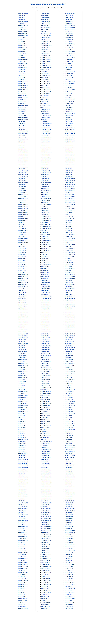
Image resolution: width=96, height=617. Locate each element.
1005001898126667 (23, 157)
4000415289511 (45, 373)
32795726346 (68, 471)
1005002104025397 (23, 562)
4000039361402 (22, 49)
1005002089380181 (46, 602)
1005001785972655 (46, 292)
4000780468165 (69, 87)
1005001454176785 (23, 161)
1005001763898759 (23, 459)
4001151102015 (45, 351)
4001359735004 (22, 123)
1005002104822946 (46, 298)
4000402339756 (69, 49)
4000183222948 (69, 608)
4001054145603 (45, 389)
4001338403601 (45, 340)
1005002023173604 (46, 393)
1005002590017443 (46, 361)
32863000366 (45, 188)
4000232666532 (45, 606)
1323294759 (44, 445)
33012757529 (44, 467)
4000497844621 (69, 505)
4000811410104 (22, 234)
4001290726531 (22, 99)
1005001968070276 (46, 89)
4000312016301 (45, 230)
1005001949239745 (46, 157)
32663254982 (68, 19)
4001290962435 (22, 427)
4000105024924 (69, 264)
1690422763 (44, 121)
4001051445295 (22, 173)
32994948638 (21, 379)
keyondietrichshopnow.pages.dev (48, 4)
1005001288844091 (23, 477)
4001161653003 (22, 93)
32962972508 (68, 228)
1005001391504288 (23, 479)
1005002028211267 (70, 178)
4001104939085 (69, 17)
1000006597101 (22, 298)
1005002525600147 (70, 127)
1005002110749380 (70, 159)
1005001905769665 (46, 246)
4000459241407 (22, 37)
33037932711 (44, 107)
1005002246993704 (23, 507)
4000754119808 (69, 399)
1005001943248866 (23, 139)
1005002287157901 (70, 564)
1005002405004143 (46, 497)
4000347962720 (69, 395)
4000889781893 (45, 568)
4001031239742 (22, 314)
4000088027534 (69, 59)
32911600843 (44, 97)
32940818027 (21, 481)
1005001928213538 (46, 133)
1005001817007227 (69, 101)
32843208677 (68, 512)
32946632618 (21, 423)
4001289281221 (22, 510)
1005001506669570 (70, 268)
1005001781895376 (70, 129)
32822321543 (21, 457)
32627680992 (44, 574)
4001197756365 (22, 163)
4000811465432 (45, 505)
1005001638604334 (70, 135)
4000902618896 (45, 485)
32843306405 (68, 286)
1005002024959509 (46, 491)
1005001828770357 (70, 336)
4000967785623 (45, 37)
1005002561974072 (46, 405)
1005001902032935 (23, 310)
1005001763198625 (70, 487)
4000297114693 (45, 538)
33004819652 (44, 334)
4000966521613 (45, 465)
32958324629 (21, 570)
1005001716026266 (70, 457)
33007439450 (68, 260)
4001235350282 (45, 427)
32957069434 (68, 586)
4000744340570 (45, 385)
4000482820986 (22, 43)
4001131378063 (45, 167)
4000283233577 (69, 157)
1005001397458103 (23, 395)
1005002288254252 (23, 463)
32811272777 (21, 226)
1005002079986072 (23, 83)
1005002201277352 (46, 499)
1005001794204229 (70, 71)
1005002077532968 (70, 298)
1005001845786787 (23, 284)
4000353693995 (69, 542)
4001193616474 (22, 228)
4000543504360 (22, 292)
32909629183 (68, 308)
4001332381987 (45, 522)
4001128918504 (22, 332)
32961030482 (21, 347)
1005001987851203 (46, 83)
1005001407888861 (70, 274)
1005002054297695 (46, 483)
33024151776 (44, 222)
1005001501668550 (23, 439)
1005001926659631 (70, 495)
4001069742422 (22, 61)
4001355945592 (45, 451)
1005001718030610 (22, 216)
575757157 (20, 602)
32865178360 (21, 39)
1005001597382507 (70, 238)
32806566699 (68, 439)
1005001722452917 (23, 35)
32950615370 (44, 15)
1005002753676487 (23, 119)
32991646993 (21, 592)
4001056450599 (45, 310)
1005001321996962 (46, 493)
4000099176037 (22, 419)
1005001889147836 (70, 318)
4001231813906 (22, 91)
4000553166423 (69, 459)
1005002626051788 (70, 389)
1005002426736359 (46, 369)
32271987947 (68, 222)
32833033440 (68, 169)
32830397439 (21, 272)
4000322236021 (45, 560)
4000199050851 (22, 69)
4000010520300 (45, 415)
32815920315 (68, 214)
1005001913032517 (46, 375)
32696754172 (68, 554)
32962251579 (21, 546)
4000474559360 (22, 55)
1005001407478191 (22, 407)
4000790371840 (69, 516)
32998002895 (21, 590)
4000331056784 (69, 111)
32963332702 (21, 501)
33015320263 (68, 375)
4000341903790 (69, 473)
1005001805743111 (22, 351)
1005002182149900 (46, 580)
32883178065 (21, 588)
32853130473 (21, 178)
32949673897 (68, 600)
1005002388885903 (70, 403)
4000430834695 (22, 349)
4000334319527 (69, 580)
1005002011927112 (46, 518)
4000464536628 (69, 604)
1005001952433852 (46, 516)
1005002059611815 (69, 421)
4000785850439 (69, 21)
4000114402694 (69, 361)
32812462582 (68, 499)
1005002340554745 (46, 204)
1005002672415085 (46, 477)
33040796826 (21, 57)
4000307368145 (69, 355)
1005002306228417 (46, 226)
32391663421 (44, 111)
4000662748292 (45, 234)
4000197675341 (69, 397)
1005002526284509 (70, 13)
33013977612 (44, 208)
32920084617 (21, 294)
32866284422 (21, 141)
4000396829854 (45, 131)
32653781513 (68, 558)
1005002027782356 (70, 256)
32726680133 (44, 177)
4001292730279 (45, 318)
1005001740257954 (46, 306)
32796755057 (21, 246)
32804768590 (44, 433)
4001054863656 (22, 184)
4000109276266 (45, 308)
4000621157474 (69, 206)
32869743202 (44, 63)
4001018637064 (69, 570)
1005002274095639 (23, 566)
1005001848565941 (70, 588)
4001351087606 (22, 487)
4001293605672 (22, 23)
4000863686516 (22, 518)
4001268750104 (45, 43)
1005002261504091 (23, 159)
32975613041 (21, 475)
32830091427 (21, 77)
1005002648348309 (23, 81)
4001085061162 (45, 359)
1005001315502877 (23, 558)
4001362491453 (69, 461)
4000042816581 (45, 13)
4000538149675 (22, 493)
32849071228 (21, 342)
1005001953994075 (23, 377)
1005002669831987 (46, 173)
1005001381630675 (70, 359)
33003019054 (44, 397)
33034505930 (68, 483)
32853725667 (68, 310)
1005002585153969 (70, 234)
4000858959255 (45, 143)
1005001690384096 (70, 363)
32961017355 (68, 79)
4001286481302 (45, 248)
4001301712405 (69, 294)
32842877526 (44, 210)
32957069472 (68, 385)
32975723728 (68, 431)
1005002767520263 (70, 314)
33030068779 (68, 387)
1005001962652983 (46, 137)
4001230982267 (22, 127)
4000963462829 (22, 489)
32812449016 (44, 411)
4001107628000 (69, 441)
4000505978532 (22, 115)
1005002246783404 (46, 441)
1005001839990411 (46, 65)
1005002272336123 (46, 41)
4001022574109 (69, 312)
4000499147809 (69, 250)
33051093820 (21, 244)
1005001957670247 (23, 453)
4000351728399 (22, 516)
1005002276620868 (46, 123)
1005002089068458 (70, 326)
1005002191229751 (22, 47)
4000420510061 (22, 79)
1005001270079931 (70, 584)
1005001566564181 (46, 564)
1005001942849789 (46, 139)
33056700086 (44, 514)
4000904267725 (22, 53)
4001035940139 (69, 536)
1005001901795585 (70, 252)
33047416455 (44, 439)
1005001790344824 (23, 526)
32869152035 (44, 165)
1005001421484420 (70, 27)
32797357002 (21, 19)
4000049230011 (22, 125)
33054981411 (44, 556)
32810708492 (68, 167)
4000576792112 (45, 596)
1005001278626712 (23, 397)
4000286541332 (69, 37)
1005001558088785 (46, 391)
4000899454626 (69, 391)
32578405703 (68, 149)
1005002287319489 (70, 99)
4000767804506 (22, 252)
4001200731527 (69, 216)
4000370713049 (45, 395)
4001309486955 (69, 568)
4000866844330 (45, 171)
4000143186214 (22, 109)
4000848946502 (22, 266)
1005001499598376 (23, 218)
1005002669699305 (23, 45)
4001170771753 (22, 491)
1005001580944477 (70, 147)
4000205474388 (22, 250)
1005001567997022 (46, 35)
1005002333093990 (23, 572)
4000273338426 (45, 413)
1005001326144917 (69, 165)
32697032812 (21, 594)
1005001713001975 (69, 342)
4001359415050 (69, 75)
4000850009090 (45, 53)
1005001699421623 (23, 540)
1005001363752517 (23, 600)
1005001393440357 (46, 471)
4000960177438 (69, 61)
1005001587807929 (70, 57)
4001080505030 (22, 103)
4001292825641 (22, 270)
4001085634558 (69, 115)
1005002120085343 (46, 51)
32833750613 (44, 73)
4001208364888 (45, 469)
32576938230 (21, 409)
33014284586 (44, 294)
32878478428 (44, 192)
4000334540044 (69, 212)
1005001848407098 (46, 355)
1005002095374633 (70, 322)
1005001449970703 (23, 51)
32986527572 (21, 417)
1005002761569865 (70, 184)
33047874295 (44, 29)
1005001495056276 (46, 473)
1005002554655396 (23, 194)
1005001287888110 (69, 288)
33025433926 (45, 357)
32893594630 (68, 381)
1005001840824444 (70, 572)
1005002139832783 (23, 212)
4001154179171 (45, 266)
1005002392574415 (46, 127)
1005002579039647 (70, 379)
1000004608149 (22, 258)
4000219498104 (45, 77)
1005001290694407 (46, 570)
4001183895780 (69, 145)
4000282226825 (45, 109)
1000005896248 (69, 578)
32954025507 (68, 469)
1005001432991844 (23, 274)
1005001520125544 (46, 75)
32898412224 (21, 326)
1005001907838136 (70, 254)
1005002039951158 (46, 371)
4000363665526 (69, 538)
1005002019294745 (23, 497)
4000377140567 (22, 262)
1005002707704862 (70, 413)
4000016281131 (68, 449)
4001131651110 (68, 292)
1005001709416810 (22, 33)
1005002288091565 (46, 220)
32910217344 (21, 17)
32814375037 (44, 163)
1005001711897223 (69, 365)
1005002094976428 (70, 89)
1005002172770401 (23, 401)
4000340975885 (22, 355)
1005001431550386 (23, 322)
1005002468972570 (46, 45)
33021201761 (44, 25)
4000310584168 (22, 186)
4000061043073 (69, 383)
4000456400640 (22, 296)
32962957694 (44, 312)
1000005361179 (69, 552)
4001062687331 (22, 421)
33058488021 (21, 387)
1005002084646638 (70, 296)
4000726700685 (45, 224)
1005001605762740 (46, 125)
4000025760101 (69, 125)
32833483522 (21, 224)
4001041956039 (69, 369)
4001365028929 (45, 322)
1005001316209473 (23, 520)
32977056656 (44, 254)
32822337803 (21, 65)
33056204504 (21, 499)
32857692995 (68, 351)
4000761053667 (45, 349)
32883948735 (44, 232)
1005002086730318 (23, 363)
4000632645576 (45, 268)
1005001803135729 (70, 349)
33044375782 (44, 431)
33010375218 (21, 399)
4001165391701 (22, 300)
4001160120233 (69, 103)
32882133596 (44, 604)
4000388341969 (45, 399)
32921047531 (44, 270)
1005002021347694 (46, 198)
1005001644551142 (23, 471)
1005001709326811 (69, 590)
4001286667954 (22, 383)
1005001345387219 (46, 590)
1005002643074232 (23, 63)
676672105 (67, 105)
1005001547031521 (22, 375)
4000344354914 (69, 528)
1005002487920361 (70, 208)
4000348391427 (22, 451)
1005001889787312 (46, 342)
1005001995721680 (46, 250)
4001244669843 (45, 326)
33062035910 (21, 121)
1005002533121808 (46, 218)
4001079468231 (69, 41)
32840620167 (21, 145)
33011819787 (44, 101)
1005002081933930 (23, 21)
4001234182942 (69, 33)
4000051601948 (45, 280)
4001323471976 (22, 137)
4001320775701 (45, 455)
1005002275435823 (23, 25)
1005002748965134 (46, 457)
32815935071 (44, 71)
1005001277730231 (69, 582)
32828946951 (68, 226)
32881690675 (21, 389)
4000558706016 (69, 177)
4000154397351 (45, 141)
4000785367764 (22, 264)
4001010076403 (69, 574)
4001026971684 (45, 155)
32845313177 (21, 522)
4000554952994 (69, 345)
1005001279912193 (69, 508)
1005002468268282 (23, 371)
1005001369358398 (70, 306)
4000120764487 (45, 87)
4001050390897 (69, 409)
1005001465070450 (23, 67)
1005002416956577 (23, 334)
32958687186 (44, 278)
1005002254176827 (70, 405)
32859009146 (44, 169)
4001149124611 (21, 143)
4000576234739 (69, 131)
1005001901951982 (69, 596)
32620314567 (68, 236)
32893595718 (44, 174)
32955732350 (44, 429)
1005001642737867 (46, 475)
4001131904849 (45, 276)
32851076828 (44, 542)
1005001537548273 (46, 487)
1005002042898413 (46, 528)
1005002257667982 (70, 479)
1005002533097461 (23, 568)
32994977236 (68, 109)
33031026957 (21, 373)
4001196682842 (69, 302)
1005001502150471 (69, 300)
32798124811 (21, 328)
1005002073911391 (22, 461)
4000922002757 (69, 107)
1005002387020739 (70, 196)
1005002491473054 (70, 447)
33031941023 (21, 192)
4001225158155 (69, 182)
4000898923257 (22, 107)
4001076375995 (45, 377)
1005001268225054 (23, 405)
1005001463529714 (46, 367)
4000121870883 (69, 15)
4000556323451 (22, 596)
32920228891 (68, 69)
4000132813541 (45, 447)
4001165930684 (22, 308)
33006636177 (68, 117)
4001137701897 (68, 55)
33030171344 (44, 608)
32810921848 (68, 266)
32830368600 (45, 135)
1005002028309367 (46, 526)
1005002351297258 (70, 77)
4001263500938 (69, 47)
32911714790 (21, 288)
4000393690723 (69, 63)
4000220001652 (22, 135)
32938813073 (21, 268)
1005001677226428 (70, 477)
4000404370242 (45, 324)
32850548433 (21, 75)
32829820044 (45, 437)
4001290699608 (45, 379)
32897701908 (44, 417)
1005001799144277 (46, 159)
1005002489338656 (23, 584)
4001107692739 (45, 69)
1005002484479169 (23, 465)
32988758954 (21, 113)
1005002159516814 (69, 248)
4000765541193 (22, 260)
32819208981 (68, 393)
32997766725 (68, 192)
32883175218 (21, 512)
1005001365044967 (23, 153)
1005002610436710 (23, 214)
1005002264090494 (70, 324)
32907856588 (21, 129)
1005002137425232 (70, 493)
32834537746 (44, 586)
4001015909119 (68, 407)
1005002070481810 (46, 512)
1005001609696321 (23, 338)
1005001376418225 (23, 133)
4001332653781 (45, 463)
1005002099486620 (46, 182)
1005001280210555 (23, 411)
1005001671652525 (23, 359)
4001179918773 (68, 437)
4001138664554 (45, 252)
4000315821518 (45, 524)
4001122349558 (45, 419)
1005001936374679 (70, 532)
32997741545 (44, 507)
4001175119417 (45, 365)
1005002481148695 (23, 330)
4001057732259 (69, 171)
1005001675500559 (70, 272)
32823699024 (68, 417)
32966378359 (21, 385)
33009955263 (68, 330)
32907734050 (21, 353)
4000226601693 (45, 200)
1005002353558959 (23, 206)
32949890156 (21, 473)
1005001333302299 (70, 190)
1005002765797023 (46, 449)
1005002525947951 (70, 602)
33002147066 (21, 345)
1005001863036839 (23, 31)
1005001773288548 (46, 345)
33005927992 (21, 530)
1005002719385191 (46, 216)
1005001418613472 (22, 240)
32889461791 (44, 202)
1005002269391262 (23, 177)
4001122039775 (22, 73)
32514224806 (44, 79)
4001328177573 (22, 578)
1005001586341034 (70, 278)
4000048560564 (22, 29)
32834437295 (21, 367)
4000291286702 (69, 507)
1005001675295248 (23, 467)
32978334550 (68, 174)
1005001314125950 (69, 475)
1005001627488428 (46, 59)
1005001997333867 (70, 81)
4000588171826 (45, 113)
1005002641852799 (70, 53)
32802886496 (21, 505)
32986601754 (44, 236)
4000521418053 (69, 503)
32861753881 (21, 544)
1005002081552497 (70, 161)
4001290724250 (22, 556)
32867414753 (21, 210)
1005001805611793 (22, 324)
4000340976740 (69, 39)
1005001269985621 (70, 334)
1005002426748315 (23, 343)
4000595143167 (45, 330)
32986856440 (21, 604)
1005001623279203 (23, 276)
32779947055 (68, 560)
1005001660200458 (70, 210)
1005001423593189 (70, 429)
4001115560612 (68, 497)
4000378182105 (45, 423)
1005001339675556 (70, 451)
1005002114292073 (23, 282)
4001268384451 (22, 290)
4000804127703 (69, 377)
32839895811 (21, 582)
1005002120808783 (46, 387)
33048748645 (68, 230)
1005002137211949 (69, 194)
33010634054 (44, 258)
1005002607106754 (46, 558)
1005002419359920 (70, 180)
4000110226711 (45, 85)
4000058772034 (69, 332)
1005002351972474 (23, 167)
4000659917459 (69, 73)
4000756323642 (45, 409)
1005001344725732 (23, 469)
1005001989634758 (23, 483)
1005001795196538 (70, 371)
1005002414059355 (70, 198)
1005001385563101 (69, 155)
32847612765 (21, 433)
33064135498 (68, 242)
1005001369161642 (46, 332)
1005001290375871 (70, 240)
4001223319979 (69, 556)
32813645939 (68, 232)
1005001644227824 (23, 508)
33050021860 (21, 361)
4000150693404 (22, 254)
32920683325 (68, 246)
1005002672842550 (70, 276)
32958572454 (21, 560)
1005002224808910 (23, 564)
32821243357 (44, 582)
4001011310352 (22, 538)
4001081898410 (45, 212)
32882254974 (44, 180)
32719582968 (44, 532)
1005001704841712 (22, 304)
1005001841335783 (46, 190)
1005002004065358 (23, 532)
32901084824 (68, 224)
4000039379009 (22, 149)
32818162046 (21, 15)
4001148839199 (45, 479)
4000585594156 (22, 429)
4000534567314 (45, 23)
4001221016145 (22, 445)
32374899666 (68, 31)
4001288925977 (69, 91)
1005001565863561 (23, 117)
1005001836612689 (70, 51)
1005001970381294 (46, 401)
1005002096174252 (70, 347)
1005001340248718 (46, 554)
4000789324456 (45, 363)
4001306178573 (22, 606)
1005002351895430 (70, 373)
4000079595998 (45, 47)
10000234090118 (22, 306)
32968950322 (45, 336)
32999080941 (44, 119)
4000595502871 (22, 196)
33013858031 (21, 41)
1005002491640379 (46, 540)
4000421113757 (69, 467)
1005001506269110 (23, 204)
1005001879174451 (22, 95)
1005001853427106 (23, 242)
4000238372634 (45, 21)
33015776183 (68, 463)
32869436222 (68, 258)
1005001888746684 (23, 230)
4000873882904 (69, 163)
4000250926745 (22, 200)
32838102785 (68, 443)
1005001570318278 (46, 534)
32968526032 (45, 284)
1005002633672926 (70, 139)
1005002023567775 (46, 67)
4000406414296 (69, 262)
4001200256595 (69, 489)
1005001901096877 (23, 174)
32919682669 (21, 320)
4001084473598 (22, 202)
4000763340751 (45, 381)
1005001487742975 (46, 495)
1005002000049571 (70, 501)
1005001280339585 (46, 530)
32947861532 (44, 328)
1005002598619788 (46, 566)
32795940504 (44, 256)
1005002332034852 (70, 423)
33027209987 (21, 393)
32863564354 (68, 415)
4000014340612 (22, 437)
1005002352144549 (46, 572)
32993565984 (68, 540)
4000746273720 (45, 17)
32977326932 (68, 524)
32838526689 (21, 165)
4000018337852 (22, 111)
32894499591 (44, 145)
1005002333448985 (70, 188)
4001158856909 (45, 49)
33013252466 (68, 419)
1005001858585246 (46, 228)
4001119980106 (22, 550)
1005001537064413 (23, 580)
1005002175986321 (70, 316)
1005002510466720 (23, 318)
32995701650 (68, 95)
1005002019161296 (46, 149)
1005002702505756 (23, 286)
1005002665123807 (46, 93)
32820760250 (68, 280)
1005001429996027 (46, 115)
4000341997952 (45, 286)
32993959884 (45, 320)
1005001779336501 (70, 304)
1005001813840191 (69, 526)
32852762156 (68, 97)
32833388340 (21, 449)
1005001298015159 (23, 89)
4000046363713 (22, 447)
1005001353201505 (23, 171)
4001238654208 (69, 173)
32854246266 (45, 103)
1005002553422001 (70, 141)
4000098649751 (69, 357)
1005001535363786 (23, 316)
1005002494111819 (69, 186)
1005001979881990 (70, 465)
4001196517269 (69, 35)
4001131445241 (22, 256)
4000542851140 (69, 143)
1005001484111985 (46, 435)
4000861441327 (45, 343)
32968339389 (45, 262)
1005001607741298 (46, 592)
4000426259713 (45, 461)
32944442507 (21, 169)
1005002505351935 (46, 153)
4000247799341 (45, 184)
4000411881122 (68, 121)
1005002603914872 (46, 481)
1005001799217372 (69, 546)
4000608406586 (22, 534)
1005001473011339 (69, 592)
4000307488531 (22, 455)
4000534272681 (69, 433)
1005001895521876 (46, 314)
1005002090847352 (23, 586)
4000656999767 (69, 340)
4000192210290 (22, 190)
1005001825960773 (46, 443)
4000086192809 (45, 282)
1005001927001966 (23, 552)
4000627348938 (22, 87)
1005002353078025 (23, 495)
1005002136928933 (23, 59)
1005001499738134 (70, 544)
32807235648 (68, 67)
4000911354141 (22, 485)
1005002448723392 (70, 455)
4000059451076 (69, 576)
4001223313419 (22, 548)
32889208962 (21, 147)
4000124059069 (22, 27)
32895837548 (44, 576)
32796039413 (44, 459)
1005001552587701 (46, 33)
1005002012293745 (23, 182)
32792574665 (68, 520)
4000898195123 (69, 137)
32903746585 (68, 367)
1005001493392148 (46, 425)
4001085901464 (22, 357)
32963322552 (45, 290)
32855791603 (21, 524)
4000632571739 (69, 518)
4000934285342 (45, 196)
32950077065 (68, 290)
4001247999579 (45, 562)
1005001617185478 (69, 218)
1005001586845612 (46, 510)
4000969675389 (45, 39)
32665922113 (44, 151)
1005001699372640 (23, 220)
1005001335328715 (70, 510)
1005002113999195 (46, 240)
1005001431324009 (23, 278)
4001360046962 (45, 288)
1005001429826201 (46, 57)
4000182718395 (69, 338)
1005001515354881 (46, 264)
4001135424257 (69, 435)
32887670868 (68, 353)
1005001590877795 (46, 105)
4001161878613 (45, 214)
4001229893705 (22, 574)
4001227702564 (69, 566)
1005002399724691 (46, 584)
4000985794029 (69, 45)
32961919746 (21, 542)
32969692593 (45, 552)
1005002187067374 (23, 208)
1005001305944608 (23, 131)
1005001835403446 (46, 403)
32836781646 (68, 119)
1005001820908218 (23, 85)
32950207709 (21, 71)
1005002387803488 (23, 155)
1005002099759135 (70, 113)
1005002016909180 (23, 151)
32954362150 (44, 19)
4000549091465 (45, 421)
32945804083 (45, 594)
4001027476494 (22, 443)
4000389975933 (45, 453)
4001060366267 (22, 441)
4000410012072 (69, 123)
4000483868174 (69, 151)
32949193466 (44, 550)
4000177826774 (45, 186)
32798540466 (68, 594)
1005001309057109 (46, 353)
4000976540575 (69, 453)
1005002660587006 (46, 296)
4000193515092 (45, 178)
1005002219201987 (70, 530)
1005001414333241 (46, 27)
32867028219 (44, 274)
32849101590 (68, 485)
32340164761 (21, 576)
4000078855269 (22, 403)
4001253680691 (69, 548)
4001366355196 (45, 546)
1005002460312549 (70, 133)
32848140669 (44, 501)
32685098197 (21, 528)
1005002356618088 (70, 200)
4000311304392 (69, 411)
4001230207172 (45, 598)
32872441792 (68, 220)
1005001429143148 (46, 161)
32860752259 (44, 238)
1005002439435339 (23, 391)
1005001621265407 (70, 83)
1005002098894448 (70, 445)
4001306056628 (69, 282)
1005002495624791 (46, 55)
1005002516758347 (46, 91)
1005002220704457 (70, 598)
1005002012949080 (46, 129)
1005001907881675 (46, 81)
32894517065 (68, 534)
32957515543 (44, 194)
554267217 (67, 491)
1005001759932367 (46, 302)
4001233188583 (45, 347)
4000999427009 (22, 232)
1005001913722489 (46, 407)
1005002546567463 (23, 312)
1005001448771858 (23, 105)
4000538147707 (22, 340)
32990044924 (21, 425)
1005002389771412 (23, 598)
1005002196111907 (46, 316)
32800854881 (21, 431)
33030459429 (45, 242)
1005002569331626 (70, 550)
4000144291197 (69, 65)
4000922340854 (22, 369)
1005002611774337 (46, 300)
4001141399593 (22, 302)
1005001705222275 (23, 536)
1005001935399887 (70, 43)
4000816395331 (22, 435)
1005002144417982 (23, 336)
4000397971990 (22, 554)
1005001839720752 (70, 202)
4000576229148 (69, 427)
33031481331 (44, 260)
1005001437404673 (46, 578)
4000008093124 (45, 544)
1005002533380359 (46, 503)
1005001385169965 (23, 97)
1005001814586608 (70, 401)
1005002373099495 (70, 425)
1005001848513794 (46, 338)
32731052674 (68, 562)
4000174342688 (69, 514)
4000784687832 (69, 153)
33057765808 (44, 99)
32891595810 (68, 93)
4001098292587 (45, 548)
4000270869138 (45, 117)
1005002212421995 (70, 244)
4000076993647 (69, 606)
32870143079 (21, 415)
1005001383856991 (23, 238)
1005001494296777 (23, 503)
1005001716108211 (46, 61)
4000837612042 (45, 489)
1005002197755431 (23, 608)
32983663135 (68, 481)
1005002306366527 (70, 284)
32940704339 (44, 600)
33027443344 (68, 85)
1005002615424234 (70, 343)
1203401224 (44, 206)
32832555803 (21, 236)
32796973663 (21, 188)
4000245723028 (22, 381)
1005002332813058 (70, 29)
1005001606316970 (46, 536)
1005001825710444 (46, 244)
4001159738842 (45, 383)
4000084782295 (22, 248)
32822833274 (21, 413)
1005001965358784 (46, 147)
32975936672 (68, 522)
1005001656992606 (23, 514)
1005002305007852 (23, 365)
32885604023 (45, 95)
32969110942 (68, 270)
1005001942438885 (23, 13)
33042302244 (45, 272)
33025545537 (21, 280)
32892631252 (21, 222)
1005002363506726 (23, 198)
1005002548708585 (70, 204)
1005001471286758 (46, 508)
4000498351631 (22, 101)
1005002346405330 (70, 25)
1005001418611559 (69, 320)
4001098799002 (45, 588)
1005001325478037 (70, 328)
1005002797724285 (46, 520)
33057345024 (44, 31)
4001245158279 (45, 304)
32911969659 (68, 23)
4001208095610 (22, 180)
